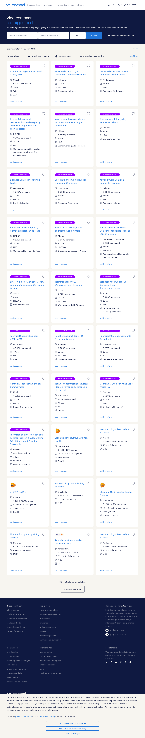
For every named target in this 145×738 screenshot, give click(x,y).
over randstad (76, 5)
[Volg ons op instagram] (126, 662)
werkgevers (48, 5)
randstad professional (17, 618)
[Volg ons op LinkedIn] (107, 662)
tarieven (43, 631)
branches (44, 623)
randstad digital (14, 623)
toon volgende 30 (72, 589)
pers (42, 669)
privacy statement (23, 716)
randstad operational (16, 614)
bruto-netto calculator (17, 682)
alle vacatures (13, 610)
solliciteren (12, 665)
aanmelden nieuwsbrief (50, 640)
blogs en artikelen (15, 673)
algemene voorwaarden (50, 614)
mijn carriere (12, 648)
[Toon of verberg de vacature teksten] (135, 48)
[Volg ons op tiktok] (130, 662)
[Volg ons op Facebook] (111, 662)
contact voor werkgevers (51, 660)
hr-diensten (45, 618)
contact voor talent (48, 656)
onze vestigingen (47, 665)
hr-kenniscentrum (48, 627)
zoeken (94, 35)
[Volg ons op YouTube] (116, 662)
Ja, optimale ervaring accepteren (72, 723)
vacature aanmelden (49, 610)
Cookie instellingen (72, 734)
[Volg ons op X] (121, 662)
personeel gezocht (48, 635)
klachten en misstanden (50, 673)
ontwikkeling (13, 652)
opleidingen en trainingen (18, 660)
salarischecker (13, 677)
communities (13, 656)
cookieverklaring (47, 716)
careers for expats (15, 631)
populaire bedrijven (16, 627)
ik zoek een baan (33, 5)
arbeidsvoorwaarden (16, 669)
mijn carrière (62, 5)
